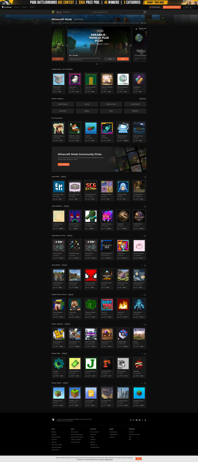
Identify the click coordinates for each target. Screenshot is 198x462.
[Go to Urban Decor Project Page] (75, 83)
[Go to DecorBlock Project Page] (139, 83)
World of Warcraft (56, 437)
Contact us (112, 437)
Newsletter (92, 439)
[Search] (144, 12)
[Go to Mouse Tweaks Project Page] (123, 367)
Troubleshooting (113, 434)
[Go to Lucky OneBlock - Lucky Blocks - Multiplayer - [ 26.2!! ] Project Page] (91, 397)
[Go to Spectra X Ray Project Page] (91, 249)
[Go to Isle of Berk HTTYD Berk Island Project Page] (107, 397)
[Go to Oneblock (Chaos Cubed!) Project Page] (59, 397)
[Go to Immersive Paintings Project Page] (107, 83)
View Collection (118, 59)
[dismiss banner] (195, 2)
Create (24, 7)
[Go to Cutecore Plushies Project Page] (139, 249)
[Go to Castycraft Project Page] (123, 220)
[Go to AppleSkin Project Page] (139, 367)
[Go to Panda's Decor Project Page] (59, 83)
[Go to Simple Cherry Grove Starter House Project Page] (123, 279)
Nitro (130, 439)
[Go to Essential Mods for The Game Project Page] (75, 220)
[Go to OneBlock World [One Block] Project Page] (139, 397)
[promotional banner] (99, 2)
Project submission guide (77, 434)
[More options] (194, 7)
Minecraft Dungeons (56, 447)
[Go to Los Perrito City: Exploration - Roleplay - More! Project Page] (123, 397)
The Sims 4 (54, 439)
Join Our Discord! (94, 432)
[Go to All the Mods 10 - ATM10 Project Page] (59, 338)
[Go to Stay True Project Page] (107, 308)
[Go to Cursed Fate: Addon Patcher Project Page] (59, 190)
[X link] (142, 420)
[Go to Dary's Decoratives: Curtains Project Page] (91, 83)
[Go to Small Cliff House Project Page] (59, 279)
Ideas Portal (93, 434)
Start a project (74, 432)
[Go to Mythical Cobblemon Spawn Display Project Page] (107, 190)
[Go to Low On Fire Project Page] (123, 308)
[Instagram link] (131, 420)
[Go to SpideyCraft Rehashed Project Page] (91, 279)
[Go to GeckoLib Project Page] (59, 367)
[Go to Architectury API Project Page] (107, 367)
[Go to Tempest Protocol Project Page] (123, 132)
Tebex (130, 437)
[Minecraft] (53, 12)
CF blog (92, 437)
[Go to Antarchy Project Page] (91, 132)
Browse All (66, 12)
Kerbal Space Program (57, 444)
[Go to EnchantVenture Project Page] (139, 220)
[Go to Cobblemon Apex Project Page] (59, 220)
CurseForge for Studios (134, 434)
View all (63, 176)
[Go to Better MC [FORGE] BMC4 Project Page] (91, 338)
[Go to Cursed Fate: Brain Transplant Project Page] (75, 190)
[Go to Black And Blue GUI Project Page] (107, 249)
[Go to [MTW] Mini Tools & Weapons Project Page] (75, 249)
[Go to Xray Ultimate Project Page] (139, 308)
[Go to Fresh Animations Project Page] (59, 308)
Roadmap (92, 442)
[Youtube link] (137, 420)
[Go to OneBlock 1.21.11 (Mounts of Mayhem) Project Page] (75, 397)
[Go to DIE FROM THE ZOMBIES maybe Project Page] (91, 220)
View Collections (63, 164)
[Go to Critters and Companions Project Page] (59, 132)
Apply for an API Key (76, 439)
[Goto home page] (7, 7)
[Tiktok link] (134, 420)
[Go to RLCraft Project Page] (139, 338)
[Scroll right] (145, 177)
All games (54, 432)
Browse (16, 7)
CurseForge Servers (94, 447)
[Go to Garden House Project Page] (75, 279)
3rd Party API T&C (75, 442)
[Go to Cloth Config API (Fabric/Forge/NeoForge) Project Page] (75, 367)
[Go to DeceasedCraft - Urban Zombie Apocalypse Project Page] (75, 338)
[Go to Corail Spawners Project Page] (139, 190)
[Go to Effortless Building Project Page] (123, 83)
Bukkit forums (93, 444)
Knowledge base (113, 432)
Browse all (142, 98)
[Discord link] (139, 420)
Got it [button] (138, 458)
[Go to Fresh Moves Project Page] (75, 308)
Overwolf (131, 432)
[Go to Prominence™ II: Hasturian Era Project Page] (107, 338)
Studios (31, 7)
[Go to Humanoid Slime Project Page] (123, 190)
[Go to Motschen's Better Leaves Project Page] (91, 308)
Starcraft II (54, 442)
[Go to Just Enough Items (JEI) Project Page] (91, 367)
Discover (59, 12)
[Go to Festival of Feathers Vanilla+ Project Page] (107, 220)
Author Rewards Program (77, 437)
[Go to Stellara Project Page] (107, 132)
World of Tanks (55, 449)
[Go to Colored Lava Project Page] (123, 249)
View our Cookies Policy (105, 459)
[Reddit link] (145, 420)
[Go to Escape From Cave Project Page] (107, 279)
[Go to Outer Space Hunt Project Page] (139, 279)
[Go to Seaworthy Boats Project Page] (139, 132)
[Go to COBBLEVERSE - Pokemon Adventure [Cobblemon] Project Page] (123, 338)
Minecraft (54, 434)
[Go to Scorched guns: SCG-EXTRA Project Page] (91, 190)
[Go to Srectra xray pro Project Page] (59, 249)
